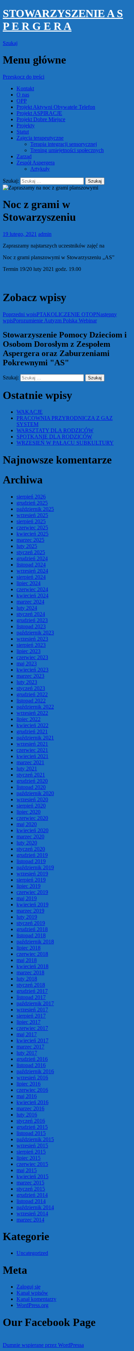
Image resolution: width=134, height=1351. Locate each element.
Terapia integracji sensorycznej (63, 144)
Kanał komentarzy (36, 1299)
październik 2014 (35, 1207)
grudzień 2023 (32, 620)
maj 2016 (26, 1096)
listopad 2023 (31, 626)
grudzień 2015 (32, 1127)
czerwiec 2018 (32, 954)
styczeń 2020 (30, 849)
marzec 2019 (30, 911)
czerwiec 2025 (32, 527)
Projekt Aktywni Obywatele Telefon (55, 107)
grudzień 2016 (32, 1059)
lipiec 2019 (28, 886)
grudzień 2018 (32, 929)
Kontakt (25, 88)
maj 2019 (26, 898)
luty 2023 (26, 682)
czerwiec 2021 (32, 750)
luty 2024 (26, 608)
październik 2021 (35, 738)
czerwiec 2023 (32, 657)
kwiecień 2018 (32, 966)
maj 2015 (26, 1170)
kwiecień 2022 (32, 725)
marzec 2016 (30, 1108)
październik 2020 (35, 793)
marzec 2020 (30, 836)
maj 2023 (26, 663)
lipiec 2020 (28, 812)
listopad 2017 (31, 997)
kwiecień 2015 (32, 1176)
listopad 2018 (31, 935)
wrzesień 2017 (32, 1009)
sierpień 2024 (31, 577)
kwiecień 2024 (32, 595)
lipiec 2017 (28, 1022)
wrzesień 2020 (32, 799)
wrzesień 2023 (32, 639)
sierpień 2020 (31, 806)
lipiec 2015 (28, 1158)
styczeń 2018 (30, 985)
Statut (22, 132)
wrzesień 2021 (32, 744)
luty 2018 (26, 979)
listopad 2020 (31, 787)
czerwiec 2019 (32, 892)
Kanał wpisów (32, 1293)
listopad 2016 (31, 1065)
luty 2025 (26, 546)
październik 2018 (35, 941)
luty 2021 (26, 768)
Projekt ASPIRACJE (39, 113)
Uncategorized (32, 1253)
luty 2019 (26, 917)
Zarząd (24, 156)
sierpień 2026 (31, 497)
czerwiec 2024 (32, 589)
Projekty (25, 125)
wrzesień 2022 (32, 713)
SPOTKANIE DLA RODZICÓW (54, 436)
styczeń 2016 (30, 1121)
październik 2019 (35, 867)
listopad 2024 (31, 565)
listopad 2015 (31, 1133)
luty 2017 (26, 1053)
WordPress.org (32, 1305)
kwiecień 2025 (32, 534)
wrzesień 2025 (32, 515)
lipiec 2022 (28, 719)
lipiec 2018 (28, 948)
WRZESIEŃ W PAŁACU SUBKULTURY (65, 443)
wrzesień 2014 (32, 1213)
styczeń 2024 (30, 614)
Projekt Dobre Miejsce (40, 119)
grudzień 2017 (32, 991)
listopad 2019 (31, 861)
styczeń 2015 (30, 1189)
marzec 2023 (30, 676)
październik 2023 (35, 633)
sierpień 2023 (31, 645)
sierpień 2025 (31, 521)
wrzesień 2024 (32, 571)
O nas (22, 95)
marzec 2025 (30, 540)
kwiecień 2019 (32, 904)
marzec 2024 (30, 602)
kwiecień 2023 (32, 670)
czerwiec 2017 (32, 1028)
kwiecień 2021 (32, 756)
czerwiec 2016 (32, 1090)
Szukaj (10, 43)
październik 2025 (35, 509)
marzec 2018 (30, 972)
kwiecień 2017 (32, 1040)
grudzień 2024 (32, 558)
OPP (21, 101)
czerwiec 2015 (32, 1164)
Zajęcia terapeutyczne (40, 138)
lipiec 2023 (28, 651)
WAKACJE (29, 412)
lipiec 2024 (28, 583)
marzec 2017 (30, 1047)
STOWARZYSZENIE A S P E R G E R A (63, 19)
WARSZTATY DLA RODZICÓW (54, 430)
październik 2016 (35, 1071)
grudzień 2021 (32, 731)
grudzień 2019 (32, 855)
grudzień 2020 (32, 781)
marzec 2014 (30, 1220)
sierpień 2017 (31, 1016)
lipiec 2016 (28, 1084)
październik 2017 (35, 1003)
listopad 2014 (31, 1201)
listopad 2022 (31, 700)
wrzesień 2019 (32, 874)
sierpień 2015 (31, 1152)
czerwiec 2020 (32, 818)
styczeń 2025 (30, 552)
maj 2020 (26, 824)
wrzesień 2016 (32, 1077)
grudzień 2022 (32, 694)
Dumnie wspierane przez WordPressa (43, 1345)
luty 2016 (26, 1115)
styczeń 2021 (30, 775)
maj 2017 (26, 1034)
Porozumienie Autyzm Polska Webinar (60, 317)
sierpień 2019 (31, 880)
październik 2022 (35, 707)
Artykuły (40, 169)
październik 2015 (35, 1139)
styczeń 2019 (30, 923)
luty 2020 (26, 843)
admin (45, 234)
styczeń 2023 (30, 688)
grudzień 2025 (32, 503)
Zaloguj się (28, 1287)
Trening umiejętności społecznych (67, 150)
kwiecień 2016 (32, 1102)
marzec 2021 (30, 762)
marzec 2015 (30, 1183)
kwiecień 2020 (32, 830)
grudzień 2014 (32, 1195)
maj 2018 (26, 960)
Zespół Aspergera (35, 162)
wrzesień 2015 (32, 1145)
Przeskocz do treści (23, 77)
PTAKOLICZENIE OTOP (49, 314)
